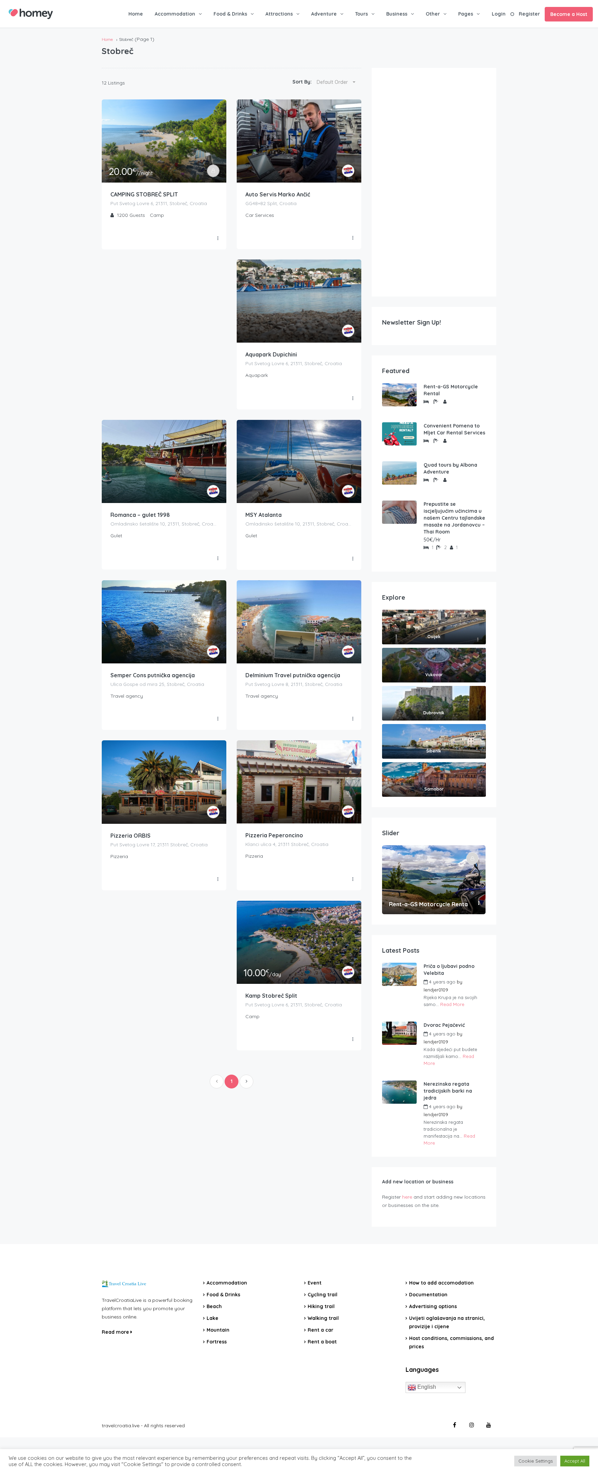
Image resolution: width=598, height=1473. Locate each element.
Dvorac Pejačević (444, 1025)
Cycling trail (322, 1294)
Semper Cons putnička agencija (152, 675)
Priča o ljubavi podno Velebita (449, 969)
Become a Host (568, 14)
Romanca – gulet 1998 (140, 514)
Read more (116, 1332)
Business (396, 14)
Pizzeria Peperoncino (274, 835)
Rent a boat (322, 1342)
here (407, 1197)
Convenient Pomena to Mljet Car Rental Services (454, 429)
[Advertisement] (434, 182)
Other (433, 14)
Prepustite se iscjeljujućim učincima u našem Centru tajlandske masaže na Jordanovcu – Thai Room (454, 518)
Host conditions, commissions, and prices (451, 1342)
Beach (214, 1306)
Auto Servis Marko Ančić (277, 194)
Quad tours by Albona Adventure (450, 468)
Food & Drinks (230, 14)
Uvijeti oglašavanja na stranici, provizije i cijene (447, 1322)
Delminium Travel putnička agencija (292, 675)
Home (135, 14)
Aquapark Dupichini (271, 354)
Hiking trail (321, 1306)
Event (314, 1283)
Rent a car (320, 1330)
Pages (465, 14)
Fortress (217, 1342)
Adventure (324, 14)
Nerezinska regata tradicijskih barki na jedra (448, 1091)
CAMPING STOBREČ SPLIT (144, 194)
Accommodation (175, 14)
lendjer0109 (436, 990)
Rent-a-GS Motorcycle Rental (451, 390)
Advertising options (433, 1306)
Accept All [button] (574, 1461)
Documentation (428, 1294)
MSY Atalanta (263, 514)
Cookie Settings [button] (535, 1461)
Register (529, 14)
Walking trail (323, 1318)
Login (499, 14)
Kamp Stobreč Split (271, 995)
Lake (212, 1318)
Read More (452, 1004)
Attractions (279, 14)
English (426, 1387)
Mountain (218, 1330)
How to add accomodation (441, 1283)
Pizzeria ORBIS (130, 835)
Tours (361, 14)
